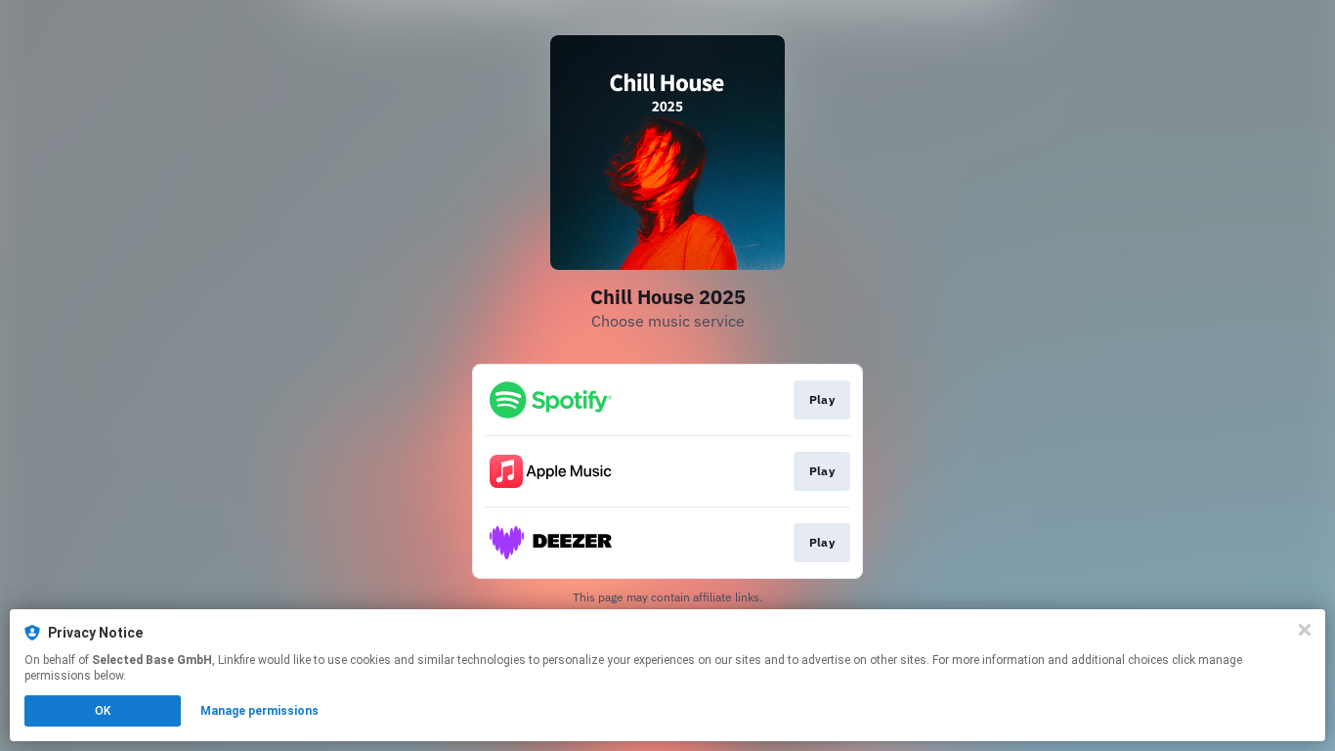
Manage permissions (259, 711)
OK (102, 711)
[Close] (1304, 629)
